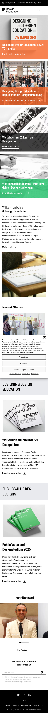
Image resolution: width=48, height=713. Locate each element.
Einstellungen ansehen (24, 370)
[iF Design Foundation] (10, 10)
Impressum (35, 374)
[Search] (39, 10)
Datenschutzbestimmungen (14, 682)
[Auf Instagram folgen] (18, 695)
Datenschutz (26, 374)
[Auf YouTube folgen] (29, 695)
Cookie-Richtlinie (15, 374)
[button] (44, 337)
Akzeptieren (24, 357)
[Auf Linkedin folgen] (24, 695)
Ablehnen (24, 363)
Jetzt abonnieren (40, 672)
